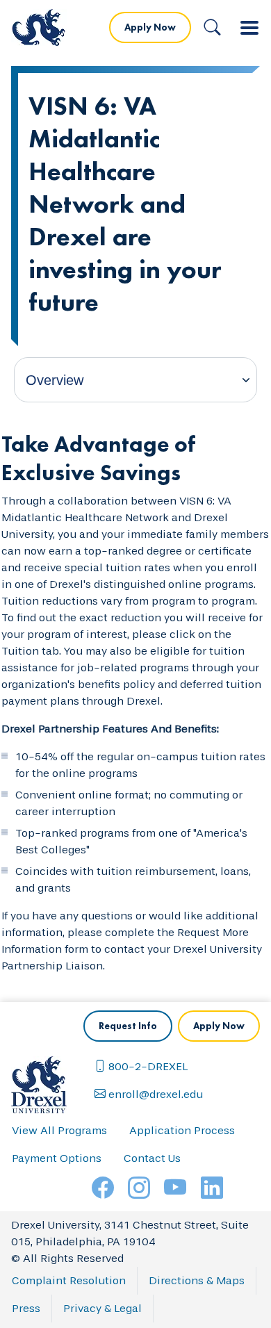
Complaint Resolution (69, 1280)
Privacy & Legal (102, 1308)
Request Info (128, 1025)
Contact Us (152, 1158)
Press (26, 1308)
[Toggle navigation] (249, 28)
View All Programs (59, 1130)
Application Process (182, 1130)
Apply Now (150, 27)
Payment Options (56, 1158)
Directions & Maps (197, 1280)
